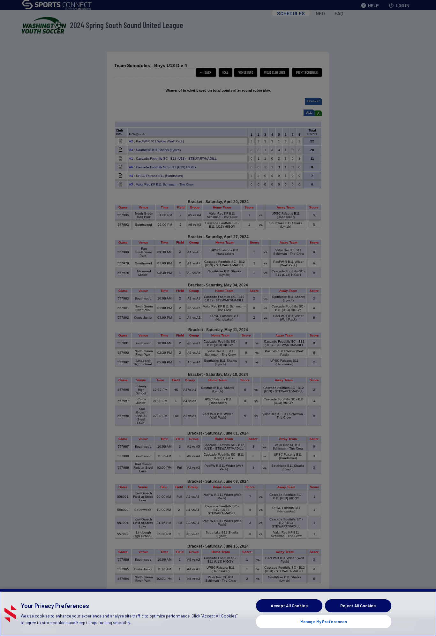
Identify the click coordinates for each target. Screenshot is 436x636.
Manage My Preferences (323, 621)
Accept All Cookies (289, 605)
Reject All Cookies (358, 605)
